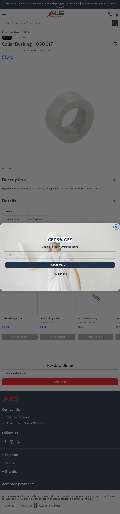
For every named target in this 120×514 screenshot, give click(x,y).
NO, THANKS (60, 274)
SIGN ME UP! (60, 264)
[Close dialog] (116, 227)
